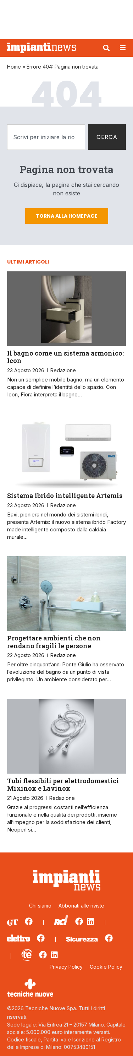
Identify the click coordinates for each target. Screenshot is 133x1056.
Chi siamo (40, 906)
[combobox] (46, 137)
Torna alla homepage (67, 216)
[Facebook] (29, 921)
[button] (106, 48)
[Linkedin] (90, 921)
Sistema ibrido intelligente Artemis (64, 495)
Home (14, 67)
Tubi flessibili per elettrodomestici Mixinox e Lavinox (63, 784)
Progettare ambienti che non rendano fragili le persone (54, 642)
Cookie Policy (106, 967)
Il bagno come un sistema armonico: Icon (65, 357)
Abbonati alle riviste (81, 906)
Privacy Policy (66, 967)
